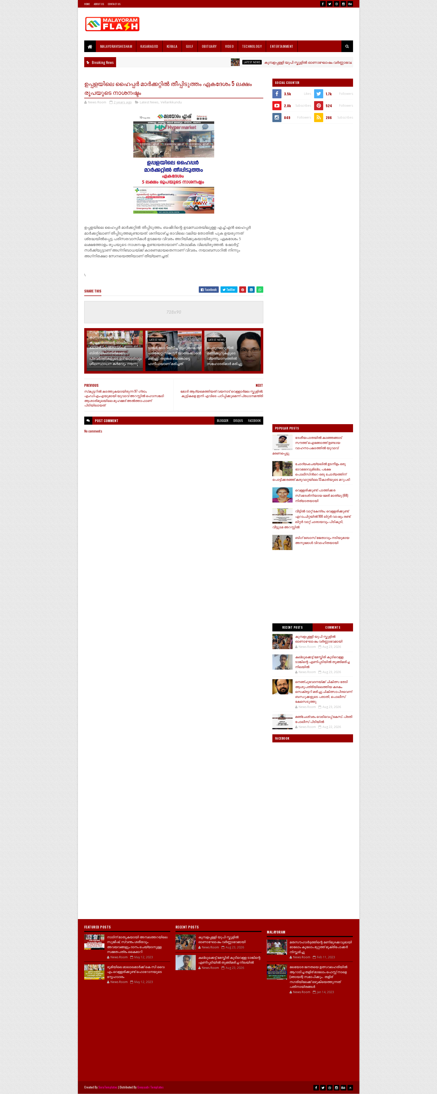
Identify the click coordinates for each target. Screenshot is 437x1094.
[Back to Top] (350, 1087)
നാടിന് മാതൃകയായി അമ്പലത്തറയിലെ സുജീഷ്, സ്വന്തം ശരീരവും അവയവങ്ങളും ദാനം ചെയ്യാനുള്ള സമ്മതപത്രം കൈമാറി (137, 944)
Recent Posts (292, 627)
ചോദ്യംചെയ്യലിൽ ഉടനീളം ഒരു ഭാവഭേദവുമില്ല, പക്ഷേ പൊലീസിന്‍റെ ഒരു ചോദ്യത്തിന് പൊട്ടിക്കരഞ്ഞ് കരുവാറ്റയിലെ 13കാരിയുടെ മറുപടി (311, 471)
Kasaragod (149, 46)
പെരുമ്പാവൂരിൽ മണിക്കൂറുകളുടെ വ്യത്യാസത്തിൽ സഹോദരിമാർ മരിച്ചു (224, 355)
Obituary (209, 46)
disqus (238, 420)
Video (229, 46)
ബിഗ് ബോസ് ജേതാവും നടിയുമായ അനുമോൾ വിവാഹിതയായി (322, 540)
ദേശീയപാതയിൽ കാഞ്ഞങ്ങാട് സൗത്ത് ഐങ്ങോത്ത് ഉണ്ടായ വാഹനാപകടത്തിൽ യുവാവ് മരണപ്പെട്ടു (307, 445)
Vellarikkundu (171, 102)
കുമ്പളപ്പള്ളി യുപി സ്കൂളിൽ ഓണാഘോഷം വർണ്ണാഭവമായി (283, 62)
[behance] (350, 4)
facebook (254, 420)
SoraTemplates (108, 1087)
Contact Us (114, 4)
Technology (252, 46)
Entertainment (281, 46)
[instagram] (343, 4)
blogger (222, 420)
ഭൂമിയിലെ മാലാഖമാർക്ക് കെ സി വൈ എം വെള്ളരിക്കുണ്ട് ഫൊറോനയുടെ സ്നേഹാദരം (135, 971)
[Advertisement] (261, 24)
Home (87, 4)
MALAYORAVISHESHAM (116, 46)
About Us (99, 4)
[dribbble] (336, 4)
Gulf (189, 46)
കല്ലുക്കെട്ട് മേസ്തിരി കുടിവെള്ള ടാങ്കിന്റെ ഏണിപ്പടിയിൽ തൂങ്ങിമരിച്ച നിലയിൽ (322, 661)
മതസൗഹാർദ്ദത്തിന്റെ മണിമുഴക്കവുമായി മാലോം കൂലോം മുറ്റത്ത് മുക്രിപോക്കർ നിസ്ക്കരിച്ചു (321, 946)
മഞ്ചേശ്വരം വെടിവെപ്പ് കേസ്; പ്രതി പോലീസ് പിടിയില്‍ (323, 719)
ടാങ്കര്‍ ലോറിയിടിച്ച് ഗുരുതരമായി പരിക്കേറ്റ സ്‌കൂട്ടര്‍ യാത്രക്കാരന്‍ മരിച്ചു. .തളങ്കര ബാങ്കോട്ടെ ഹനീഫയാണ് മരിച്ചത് (174, 355)
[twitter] (330, 4)
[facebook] (323, 4)
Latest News (224, 62)
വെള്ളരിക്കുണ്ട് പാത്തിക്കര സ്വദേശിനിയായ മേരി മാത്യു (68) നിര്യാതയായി (321, 495)
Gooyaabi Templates (150, 1087)
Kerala (172, 46)
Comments (332, 627)
